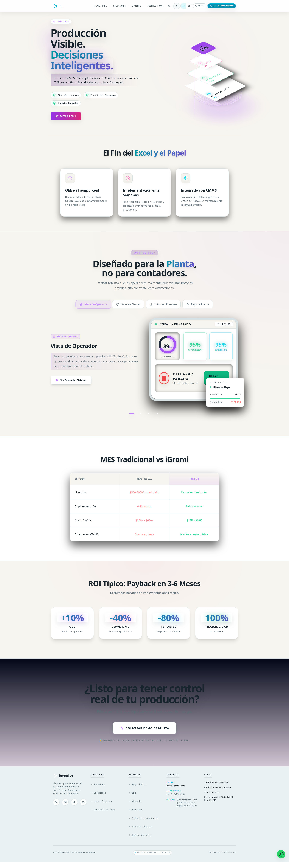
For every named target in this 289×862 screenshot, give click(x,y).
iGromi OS (99, 784)
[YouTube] (83, 802)
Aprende (136, 6)
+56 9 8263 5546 (175, 794)
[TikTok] (74, 802)
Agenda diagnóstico (223, 6)
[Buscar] (169, 6)
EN (189, 6)
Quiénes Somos (156, 6)
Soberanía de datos (104, 810)
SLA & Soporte (212, 792)
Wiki (134, 793)
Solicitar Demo (66, 116)
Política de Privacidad (217, 787)
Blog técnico (139, 784)
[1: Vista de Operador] (132, 413)
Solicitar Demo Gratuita (147, 728)
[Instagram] (65, 802)
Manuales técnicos (142, 826)
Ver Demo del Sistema (73, 380)
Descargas (137, 810)
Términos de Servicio (216, 782)
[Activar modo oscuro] (176, 6)
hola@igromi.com (175, 785)
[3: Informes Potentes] (148, 413)
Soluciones (119, 6)
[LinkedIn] (56, 802)
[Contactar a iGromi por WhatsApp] (281, 854)
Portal (201, 6)
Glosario (136, 801)
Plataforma (100, 6)
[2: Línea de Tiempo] (140, 413)
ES (183, 6)
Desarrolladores (103, 801)
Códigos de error (141, 835)
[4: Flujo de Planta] (157, 413)
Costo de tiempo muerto (145, 818)
